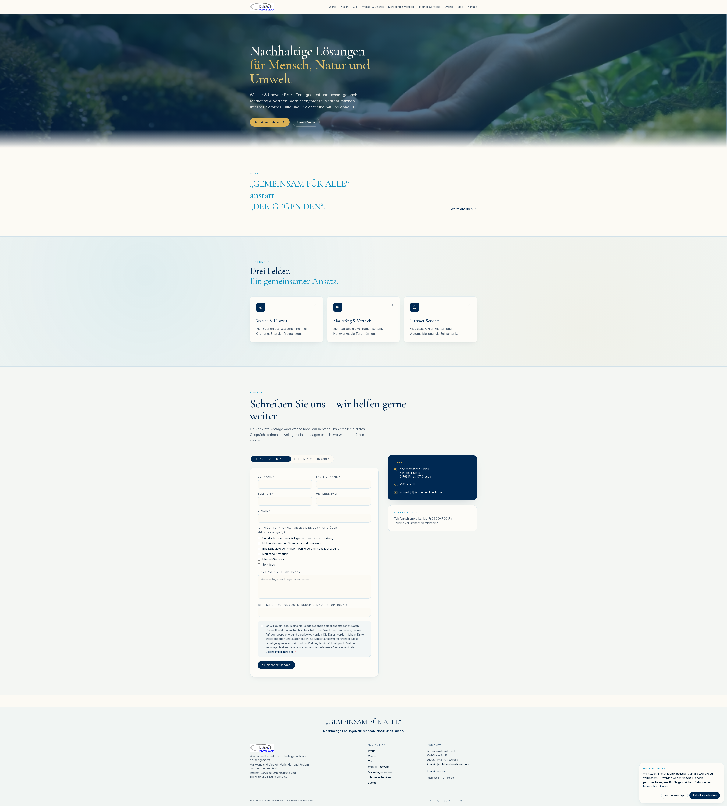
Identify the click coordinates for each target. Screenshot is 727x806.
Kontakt (472, 6)
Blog (460, 6)
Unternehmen (327, 493)
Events (449, 6)
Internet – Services (379, 777)
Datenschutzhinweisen (280, 651)
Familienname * (328, 476)
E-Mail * (264, 510)
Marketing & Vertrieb (401, 6)
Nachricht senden (273, 458)
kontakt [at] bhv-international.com (421, 492)
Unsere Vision (306, 122)
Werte (332, 6)
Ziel (355, 6)
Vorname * (266, 476)
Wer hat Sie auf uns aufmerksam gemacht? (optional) (302, 605)
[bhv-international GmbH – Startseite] (262, 7)
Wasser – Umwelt (378, 766)
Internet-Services (429, 6)
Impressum (433, 777)
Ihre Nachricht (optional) (280, 571)
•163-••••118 (408, 484)
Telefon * (266, 493)
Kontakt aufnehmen (267, 122)
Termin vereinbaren (314, 458)
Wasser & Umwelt (373, 6)
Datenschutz (450, 777)
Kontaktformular (437, 771)
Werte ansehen (462, 209)
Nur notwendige (675, 795)
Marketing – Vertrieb (380, 772)
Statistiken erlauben (704, 795)
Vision (345, 6)
